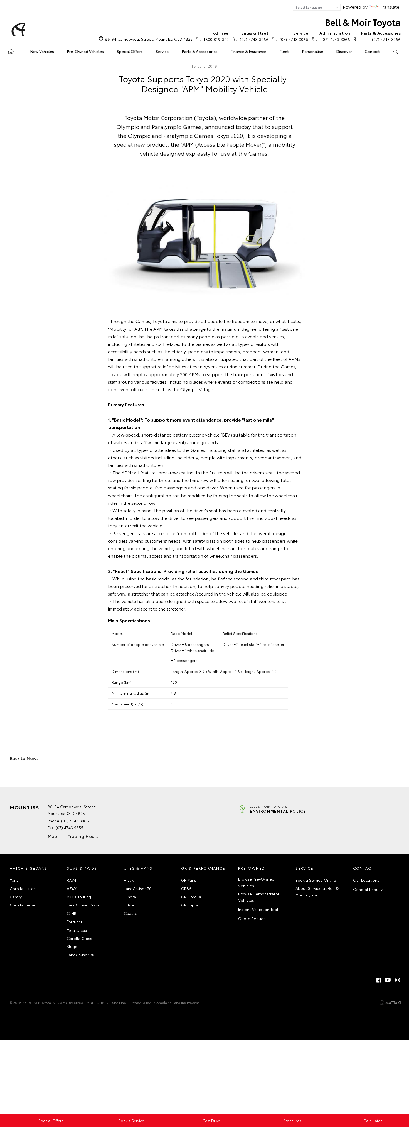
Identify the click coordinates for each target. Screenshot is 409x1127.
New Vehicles (42, 51)
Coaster (131, 913)
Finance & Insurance (248, 51)
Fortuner (74, 921)
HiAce (129, 905)
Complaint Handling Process (176, 1002)
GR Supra (189, 905)
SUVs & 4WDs (82, 868)
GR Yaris (188, 880)
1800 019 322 (216, 36)
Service (162, 51)
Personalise (312, 51)
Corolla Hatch (23, 888)
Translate (389, 6)
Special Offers (130, 51)
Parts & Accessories (200, 51)
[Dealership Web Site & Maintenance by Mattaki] (390, 1003)
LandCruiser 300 (82, 954)
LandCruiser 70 (137, 888)
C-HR (71, 913)
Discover (344, 51)
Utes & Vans (138, 868)
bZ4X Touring (79, 897)
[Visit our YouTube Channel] (388, 980)
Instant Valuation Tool (258, 909)
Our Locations (366, 880)
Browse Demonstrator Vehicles (258, 897)
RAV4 (71, 880)
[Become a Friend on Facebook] (379, 980)
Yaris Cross (77, 930)
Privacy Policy (140, 1002)
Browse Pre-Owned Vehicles (256, 882)
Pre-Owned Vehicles (85, 51)
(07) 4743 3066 (254, 36)
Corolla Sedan (23, 905)
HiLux (129, 880)
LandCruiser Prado (84, 905)
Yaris (14, 880)
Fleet (284, 51)
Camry (16, 897)
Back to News (24, 758)
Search (395, 51)
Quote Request (252, 918)
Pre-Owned (251, 868)
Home (10, 50)
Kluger (73, 946)
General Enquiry (368, 889)
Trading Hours (83, 836)
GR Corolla (191, 897)
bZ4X (72, 888)
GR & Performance (203, 868)
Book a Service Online (315, 880)
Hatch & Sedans (28, 868)
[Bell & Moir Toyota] (17, 29)
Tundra (130, 897)
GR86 (186, 888)
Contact (372, 51)
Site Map (119, 1002)
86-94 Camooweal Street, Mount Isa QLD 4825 (149, 39)
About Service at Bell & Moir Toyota (317, 891)
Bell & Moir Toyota (363, 22)
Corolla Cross (79, 938)
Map (52, 836)
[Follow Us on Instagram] (398, 980)
